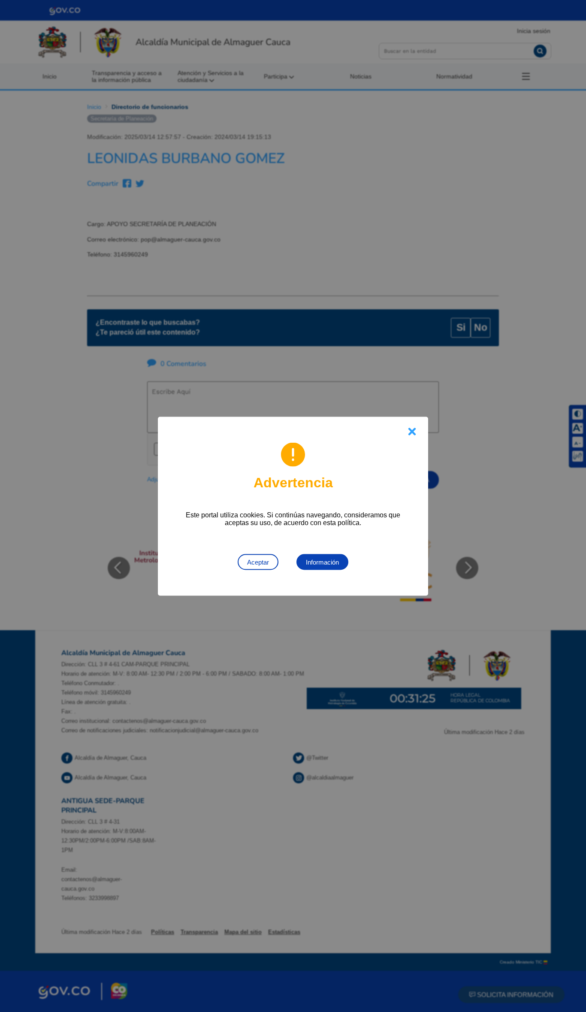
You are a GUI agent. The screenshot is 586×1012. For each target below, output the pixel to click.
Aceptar (258, 561)
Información (322, 561)
